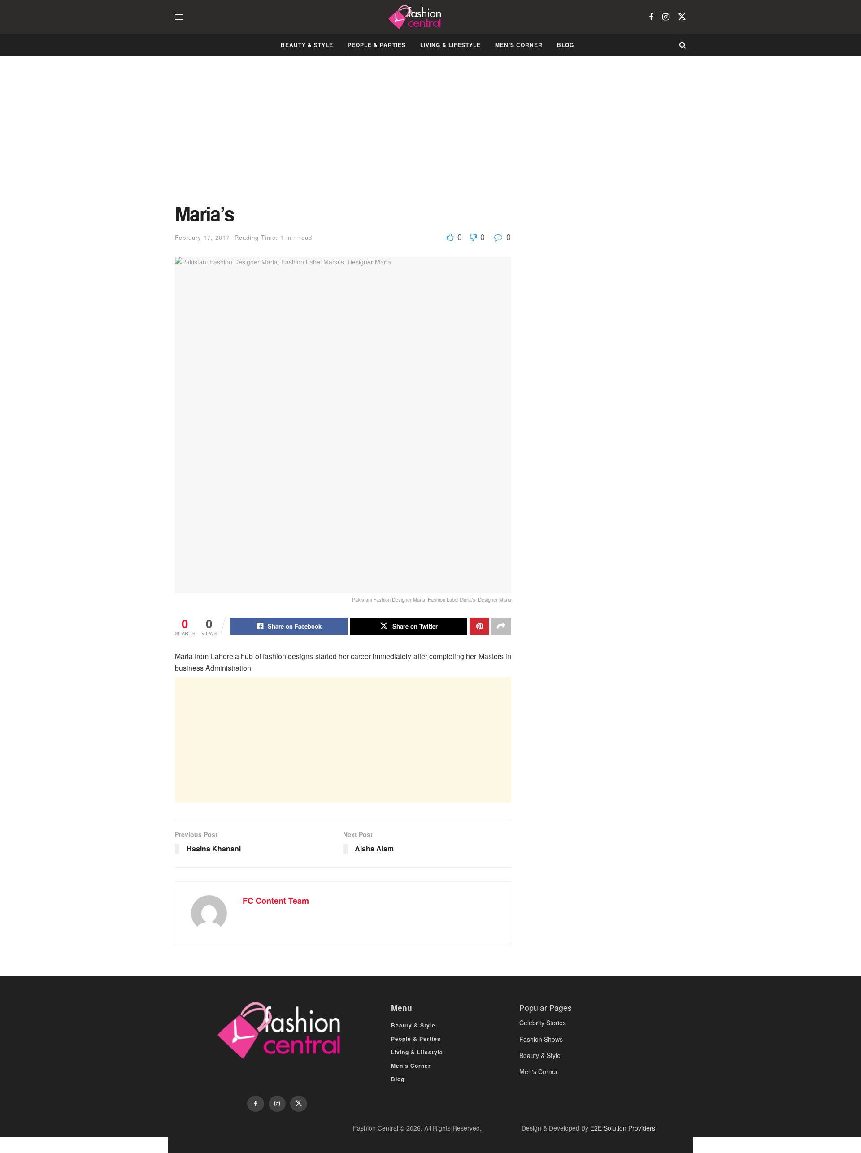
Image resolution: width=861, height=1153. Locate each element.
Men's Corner (538, 1071)
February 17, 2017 (202, 237)
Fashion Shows (541, 1039)
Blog (565, 45)
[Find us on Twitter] (682, 17)
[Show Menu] (179, 17)
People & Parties (377, 45)
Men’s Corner (519, 45)
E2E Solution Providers (622, 1127)
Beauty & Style (307, 45)
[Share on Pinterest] (479, 626)
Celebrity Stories (542, 1022)
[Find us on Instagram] (665, 17)
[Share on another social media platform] (501, 626)
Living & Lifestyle (450, 45)
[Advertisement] (343, 136)
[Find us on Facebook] (651, 17)
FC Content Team (276, 900)
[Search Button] (682, 45)
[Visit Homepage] (416, 17)
